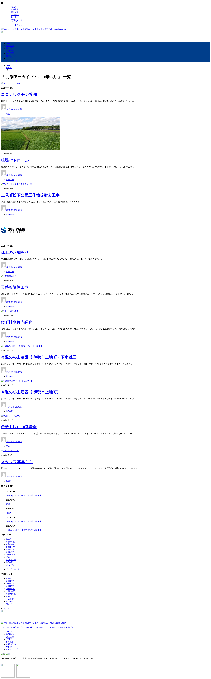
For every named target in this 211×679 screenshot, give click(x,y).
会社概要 (15, 17)
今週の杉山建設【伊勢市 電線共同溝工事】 (24, 495)
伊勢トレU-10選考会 (19, 427)
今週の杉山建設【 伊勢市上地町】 (31, 392)
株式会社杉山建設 (14, 109)
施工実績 (15, 12)
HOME (14, 7)
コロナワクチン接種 (19, 94)
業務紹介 (10, 214)
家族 (8, 114)
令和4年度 (10, 547)
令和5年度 (10, 549)
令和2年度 (10, 542)
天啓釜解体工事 (14, 287)
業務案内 (15, 9)
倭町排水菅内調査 (16, 322)
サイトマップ (16, 25)
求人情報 (10, 565)
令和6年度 (10, 552)
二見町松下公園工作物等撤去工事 (30, 195)
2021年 (9, 68)
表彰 (8, 504)
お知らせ (10, 180)
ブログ (14, 22)
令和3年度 (10, 544)
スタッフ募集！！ (17, 462)
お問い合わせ (16, 20)
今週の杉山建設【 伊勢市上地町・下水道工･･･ (41, 357)
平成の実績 (11, 560)
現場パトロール (15, 160)
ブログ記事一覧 (13, 569)
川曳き (9, 513)
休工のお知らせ (15, 252)
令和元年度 (11, 555)
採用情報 (15, 15)
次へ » (6, 608)
